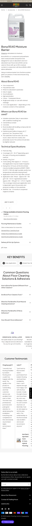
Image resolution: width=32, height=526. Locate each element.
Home (3, 10)
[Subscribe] (29, 484)
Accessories (11, 10)
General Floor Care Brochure (10, 231)
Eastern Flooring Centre (13, 516)
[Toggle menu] (2, 5)
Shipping (4, 53)
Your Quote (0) (31, 393)
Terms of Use (24, 488)
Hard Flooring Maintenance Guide (12, 237)
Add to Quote (9, 202)
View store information (10, 219)
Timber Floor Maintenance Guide (11, 234)
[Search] (26, 5)
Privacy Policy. (5, 490)
